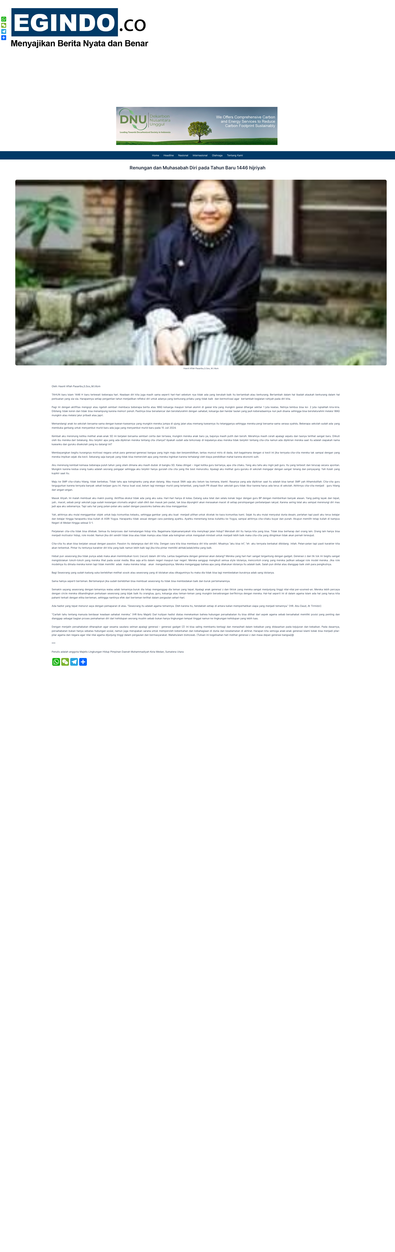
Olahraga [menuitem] (217, 155)
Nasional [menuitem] (183, 155)
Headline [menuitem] (169, 155)
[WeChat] (4, 25)
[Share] (4, 38)
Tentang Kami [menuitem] (235, 155)
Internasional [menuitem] (200, 155)
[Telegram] (4, 31)
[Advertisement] (197, 77)
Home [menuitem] (155, 155)
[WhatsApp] (4, 19)
